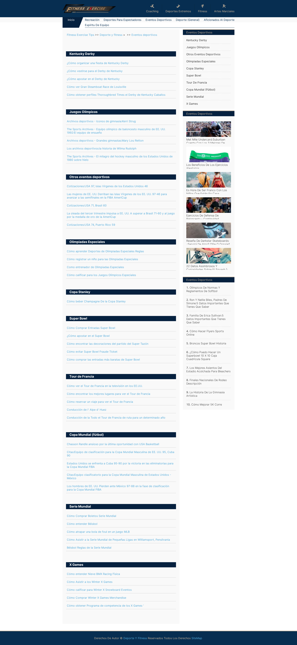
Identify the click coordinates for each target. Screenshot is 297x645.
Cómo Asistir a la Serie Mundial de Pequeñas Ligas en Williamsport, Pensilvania (118, 539)
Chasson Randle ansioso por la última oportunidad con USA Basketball (113, 444)
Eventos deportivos (159, 20)
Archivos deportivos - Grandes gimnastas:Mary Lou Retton (105, 140)
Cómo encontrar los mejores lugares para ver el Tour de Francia (108, 394)
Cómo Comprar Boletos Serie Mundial (91, 516)
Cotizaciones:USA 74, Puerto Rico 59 (91, 224)
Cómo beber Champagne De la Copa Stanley (96, 301)
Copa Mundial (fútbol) (86, 435)
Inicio (71, 20)
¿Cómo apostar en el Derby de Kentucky (93, 79)
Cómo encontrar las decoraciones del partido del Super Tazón (107, 343)
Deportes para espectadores (122, 20)
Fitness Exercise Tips (80, 35)
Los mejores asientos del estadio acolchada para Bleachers (208, 369)
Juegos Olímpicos (83, 112)
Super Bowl (78, 318)
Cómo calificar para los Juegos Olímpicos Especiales (101, 275)
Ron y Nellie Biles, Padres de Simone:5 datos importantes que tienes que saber (207, 303)
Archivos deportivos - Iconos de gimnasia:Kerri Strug (101, 121)
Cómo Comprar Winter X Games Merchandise (96, 597)
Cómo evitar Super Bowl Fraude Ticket (92, 351)
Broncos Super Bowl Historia (208, 343)
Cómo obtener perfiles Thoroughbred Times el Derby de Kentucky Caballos (116, 94)
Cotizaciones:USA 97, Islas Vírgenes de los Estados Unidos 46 (107, 186)
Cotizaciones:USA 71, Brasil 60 (87, 205)
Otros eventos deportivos (89, 177)
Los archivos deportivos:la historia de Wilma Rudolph (101, 148)
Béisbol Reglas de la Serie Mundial (89, 547)
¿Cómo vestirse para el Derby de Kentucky (95, 71)
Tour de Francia (81, 376)
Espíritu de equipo (97, 25)
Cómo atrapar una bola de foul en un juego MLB (98, 531)
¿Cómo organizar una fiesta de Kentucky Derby (98, 63)
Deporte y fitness (111, 35)
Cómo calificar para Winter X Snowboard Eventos (99, 589)
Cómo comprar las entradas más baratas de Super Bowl (103, 359)
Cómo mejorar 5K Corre (206, 404)
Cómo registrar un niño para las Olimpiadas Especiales (102, 259)
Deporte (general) (188, 20)
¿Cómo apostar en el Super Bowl (88, 335)
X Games (76, 565)
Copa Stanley (79, 292)
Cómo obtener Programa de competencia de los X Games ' (105, 605)
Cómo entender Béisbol (82, 524)
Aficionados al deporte (219, 20)
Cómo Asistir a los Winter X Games (89, 582)
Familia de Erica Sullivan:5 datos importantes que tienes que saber (206, 319)
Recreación (92, 20)
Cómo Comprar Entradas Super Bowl (91, 328)
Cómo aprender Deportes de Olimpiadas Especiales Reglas (105, 251)
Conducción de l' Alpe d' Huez (86, 409)
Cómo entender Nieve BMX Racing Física (93, 574)
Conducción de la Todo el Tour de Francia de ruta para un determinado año (116, 417)
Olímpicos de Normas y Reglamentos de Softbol (203, 289)
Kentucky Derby (82, 54)
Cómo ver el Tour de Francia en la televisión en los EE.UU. (104, 386)
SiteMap (196, 638)
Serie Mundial (80, 506)
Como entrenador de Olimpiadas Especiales (95, 267)
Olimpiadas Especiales (87, 242)
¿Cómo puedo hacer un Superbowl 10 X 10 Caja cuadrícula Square (203, 355)
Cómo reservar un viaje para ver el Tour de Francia (100, 401)
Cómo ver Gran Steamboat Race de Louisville (96, 87)
